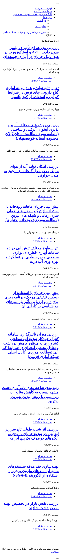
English (48, 35)
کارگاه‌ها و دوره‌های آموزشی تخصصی (32, 14)
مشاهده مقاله (45, 77)
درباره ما (47, 17)
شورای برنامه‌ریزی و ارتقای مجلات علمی (24, 32)
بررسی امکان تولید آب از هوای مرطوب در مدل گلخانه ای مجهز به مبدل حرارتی (31, 170)
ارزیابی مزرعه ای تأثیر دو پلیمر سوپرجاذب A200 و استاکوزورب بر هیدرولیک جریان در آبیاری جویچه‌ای (31, 52)
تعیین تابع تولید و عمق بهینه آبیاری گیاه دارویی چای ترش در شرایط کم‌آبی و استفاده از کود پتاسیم (32, 92)
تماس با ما (40, 26)
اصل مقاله (41, 80)
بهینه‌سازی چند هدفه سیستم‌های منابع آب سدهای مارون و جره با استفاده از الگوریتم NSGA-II (33, 470)
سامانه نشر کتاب (43, 11)
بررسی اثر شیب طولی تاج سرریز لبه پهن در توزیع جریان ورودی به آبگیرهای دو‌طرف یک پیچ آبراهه (32, 433)
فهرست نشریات (43, 8)
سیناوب (55, 551)
